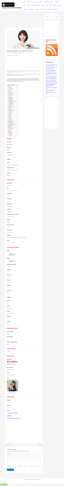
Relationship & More (11, 121)
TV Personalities (46, 1)
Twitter (11, 134)
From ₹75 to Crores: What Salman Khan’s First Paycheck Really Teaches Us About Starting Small (51, 77)
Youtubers (37, 9)
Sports (52, 1)
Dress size (11, 111)
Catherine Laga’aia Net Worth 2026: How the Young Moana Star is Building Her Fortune (51, 84)
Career (9, 90)
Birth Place (11, 99)
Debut (10, 91)
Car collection (11, 128)
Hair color (11, 114)
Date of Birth (11, 95)
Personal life (10, 94)
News (44, 9)
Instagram (11, 135)
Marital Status (11, 122)
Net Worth (10, 127)
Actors (32, 1)
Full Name (10, 87)
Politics (24, 5)
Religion (11, 102)
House (10, 129)
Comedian (57, 1)
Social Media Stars (31, 9)
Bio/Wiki (9, 86)
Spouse (10, 116)
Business (54, 5)
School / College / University (13, 101)
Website (10, 132)
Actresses (36, 1)
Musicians (40, 1)
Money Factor (10, 126)
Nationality (11, 98)
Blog (41, 9)
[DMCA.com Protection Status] (3, 484)
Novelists (59, 5)
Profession (10, 89)
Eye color (10, 113)
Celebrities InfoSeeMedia (12, 8)
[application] (53, 2)
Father (10, 117)
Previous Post (7, 444)
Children (11, 120)
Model (47, 5)
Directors (43, 5)
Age (10, 96)
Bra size (11, 112)
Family (9, 115)
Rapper (50, 5)
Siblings (11, 119)
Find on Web (10, 131)
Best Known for (12, 92)
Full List (8, 175)
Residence (11, 100)
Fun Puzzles (55, 9)
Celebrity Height (49, 9)
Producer (24, 9)
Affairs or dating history (13, 124)
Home (24, 1)
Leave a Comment (10, 52)
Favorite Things (10, 125)
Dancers (28, 5)
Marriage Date (11, 123)
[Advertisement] (24, 20)
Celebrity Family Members (35, 5)
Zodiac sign (11, 97)
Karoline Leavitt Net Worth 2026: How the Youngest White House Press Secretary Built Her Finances (51, 81)
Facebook (11, 133)
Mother (11, 118)
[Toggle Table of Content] (16, 85)
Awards (11, 93)
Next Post (41, 444)
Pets (10, 130)
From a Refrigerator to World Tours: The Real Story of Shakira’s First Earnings (51, 73)
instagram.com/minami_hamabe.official (13, 418)
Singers (28, 1)
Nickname (10, 88)
